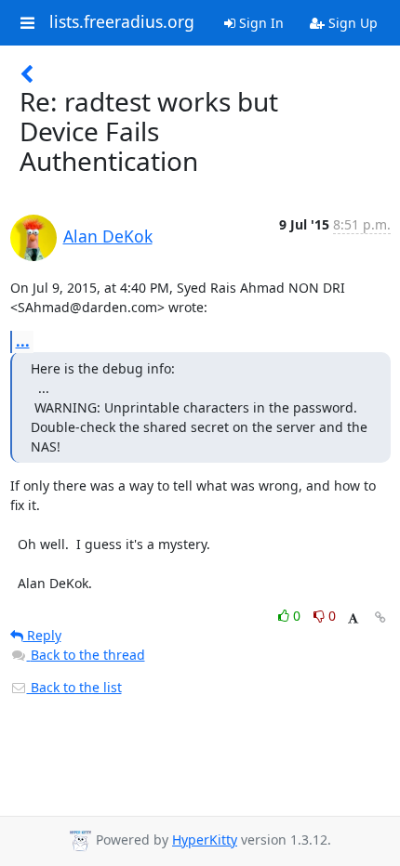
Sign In (259, 23)
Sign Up (351, 23)
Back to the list (74, 687)
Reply (42, 635)
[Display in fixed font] (353, 618)
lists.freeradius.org (121, 22)
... (23, 341)
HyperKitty (204, 839)
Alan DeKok (108, 236)
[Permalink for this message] (380, 617)
